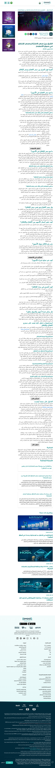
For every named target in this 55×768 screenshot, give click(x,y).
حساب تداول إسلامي (21, 664)
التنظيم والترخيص (46, 691)
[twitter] (31, 34)
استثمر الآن (35, 399)
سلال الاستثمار (23, 663)
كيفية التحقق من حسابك (45, 664)
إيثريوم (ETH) (48, 647)
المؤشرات (24, 671)
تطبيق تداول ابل (22, 682)
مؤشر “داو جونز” (32, 134)
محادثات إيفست (47, 682)
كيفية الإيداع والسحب (46, 661)
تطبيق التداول (23, 677)
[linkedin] (33, 34)
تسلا (50, 650)
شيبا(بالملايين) (47, 648)
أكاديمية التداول (22, 647)
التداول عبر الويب (22, 678)
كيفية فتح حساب (47, 663)
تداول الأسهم (35, 148)
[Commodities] (8, 45)
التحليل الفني (45, 75)
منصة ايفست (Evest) (48, 407)
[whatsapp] (25, 34)
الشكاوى (49, 666)
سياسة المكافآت (47, 698)
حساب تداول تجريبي (21, 659)
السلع (24, 668)
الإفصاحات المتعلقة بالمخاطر (34, 749)
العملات (24, 670)
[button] (5, 3)
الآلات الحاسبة (23, 654)
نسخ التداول (23, 648)
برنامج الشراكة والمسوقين (45, 678)
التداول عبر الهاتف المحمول (20, 680)
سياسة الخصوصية (47, 693)
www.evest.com (32, 742)
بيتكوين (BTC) (47, 645)
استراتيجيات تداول (25, 329)
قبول (9, 762)
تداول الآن (35, 445)
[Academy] (8, 17)
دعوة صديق (48, 677)
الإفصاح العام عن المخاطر (45, 694)
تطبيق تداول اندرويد (21, 684)
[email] (28, 34)
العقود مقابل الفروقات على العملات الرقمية (16, 666)
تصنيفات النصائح (22, 652)
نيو (50, 654)
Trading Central (23, 650)
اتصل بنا (24, 694)
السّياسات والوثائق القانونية (45, 689)
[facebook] (36, 34)
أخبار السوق (50, 10)
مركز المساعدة (47, 659)
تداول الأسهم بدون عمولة (20, 661)
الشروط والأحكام (47, 696)
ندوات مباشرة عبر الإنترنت (20, 645)
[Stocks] (8, 31)
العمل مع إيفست (22, 693)
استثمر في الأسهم (35, 257)
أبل (50, 652)
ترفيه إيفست (48, 680)
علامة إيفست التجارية (21, 689)
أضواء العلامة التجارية (21, 691)
